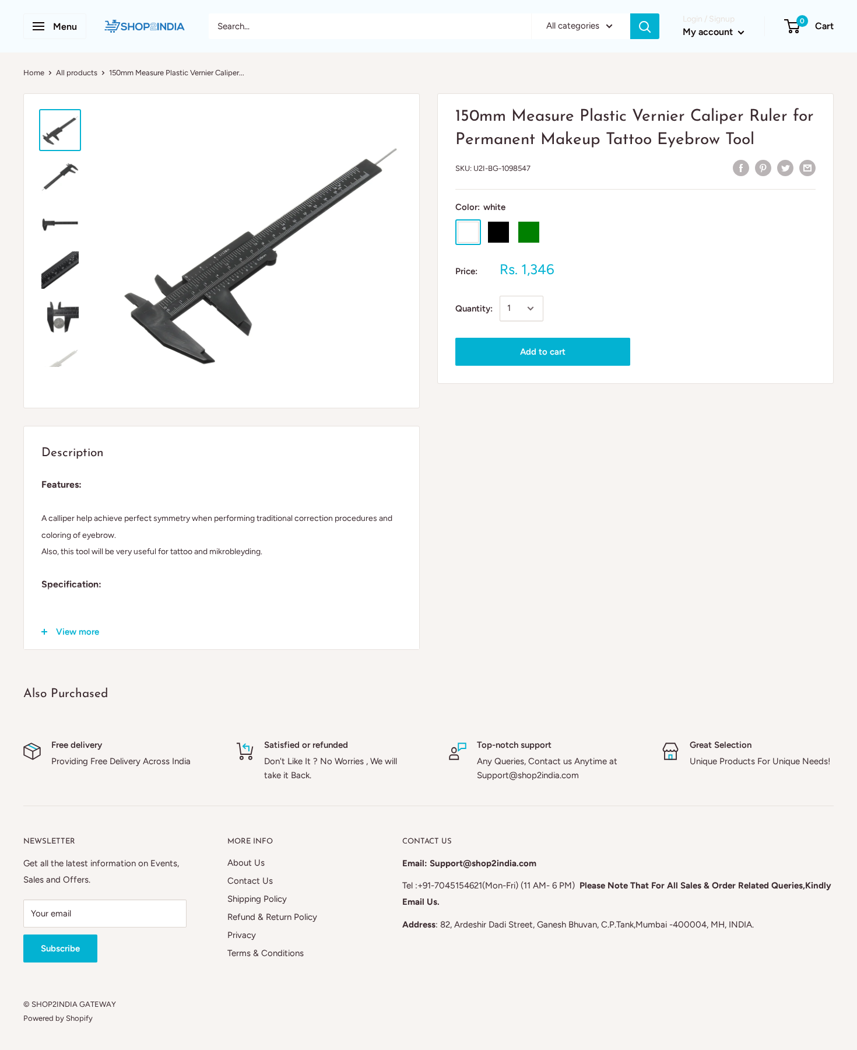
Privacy (241, 935)
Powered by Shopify (58, 1018)
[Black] (498, 232)
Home (33, 72)
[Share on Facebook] (741, 167)
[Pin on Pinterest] (763, 167)
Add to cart (543, 351)
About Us (246, 863)
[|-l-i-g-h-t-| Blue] (559, 232)
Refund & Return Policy (272, 917)
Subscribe (60, 948)
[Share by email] (807, 167)
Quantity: (474, 308)
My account (709, 31)
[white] (468, 232)
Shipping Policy (257, 899)
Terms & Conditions (265, 953)
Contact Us (250, 881)
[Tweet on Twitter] (785, 167)
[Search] (644, 26)
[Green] (528, 232)
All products (76, 72)
